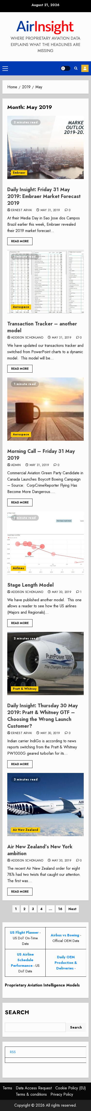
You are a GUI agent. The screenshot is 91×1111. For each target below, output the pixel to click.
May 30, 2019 (61, 592)
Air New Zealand (25, 830)
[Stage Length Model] (45, 542)
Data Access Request (34, 1088)
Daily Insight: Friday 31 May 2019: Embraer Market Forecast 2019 (44, 196)
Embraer (19, 172)
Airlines (18, 568)
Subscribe (85, 68)
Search (17, 1012)
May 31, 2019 (50, 210)
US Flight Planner (24, 932)
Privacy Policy (61, 1094)
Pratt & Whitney (24, 689)
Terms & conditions (31, 1094)
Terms (7, 1088)
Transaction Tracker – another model (42, 327)
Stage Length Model (30, 585)
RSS (13, 1051)
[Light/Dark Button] (65, 68)
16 (60, 908)
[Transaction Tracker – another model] (45, 281)
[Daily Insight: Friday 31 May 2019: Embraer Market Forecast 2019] (45, 147)
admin (16, 465)
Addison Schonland (27, 338)
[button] (5, 68)
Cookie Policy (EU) (70, 1088)
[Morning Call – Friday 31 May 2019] (45, 409)
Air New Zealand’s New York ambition (40, 850)
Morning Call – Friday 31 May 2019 (41, 455)
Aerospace (21, 307)
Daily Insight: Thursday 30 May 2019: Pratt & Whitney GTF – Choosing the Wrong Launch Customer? (42, 716)
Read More (20, 241)
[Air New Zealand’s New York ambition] (45, 804)
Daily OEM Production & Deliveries (66, 963)
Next (72, 908)
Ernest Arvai (21, 210)
